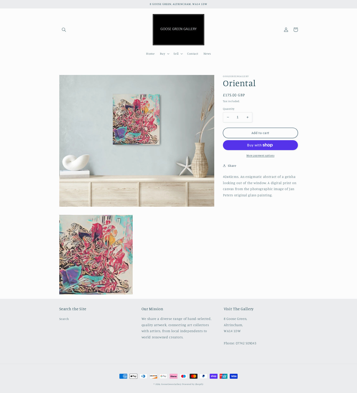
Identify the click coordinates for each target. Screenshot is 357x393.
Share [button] (232, 165)
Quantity (228, 108)
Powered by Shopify (192, 384)
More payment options (260, 155)
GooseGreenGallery (171, 384)
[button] (64, 29)
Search (64, 319)
